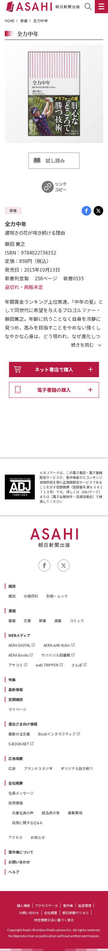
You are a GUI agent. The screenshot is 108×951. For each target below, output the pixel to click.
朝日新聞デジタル (75, 912)
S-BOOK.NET (18, 743)
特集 (12, 679)
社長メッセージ (21, 792)
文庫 (27, 620)
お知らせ (38, 837)
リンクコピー (61, 186)
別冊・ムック (57, 595)
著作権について (21, 851)
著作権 (68, 905)
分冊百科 (31, 595)
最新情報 (15, 689)
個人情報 (23, 905)
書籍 (12, 610)
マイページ (17, 709)
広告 (12, 768)
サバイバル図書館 (55, 654)
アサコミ (15, 664)
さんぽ (76, 664)
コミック (77, 620)
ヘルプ (13, 871)
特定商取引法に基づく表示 (54, 919)
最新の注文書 (19, 733)
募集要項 (75, 812)
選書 (58, 620)
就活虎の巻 (51, 812)
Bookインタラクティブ (57, 733)
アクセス (15, 837)
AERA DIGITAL (19, 645)
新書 (24, 20)
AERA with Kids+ (57, 645)
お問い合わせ (19, 861)
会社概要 (15, 783)
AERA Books (18, 654)
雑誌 (12, 586)
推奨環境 (84, 905)
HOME (10, 20)
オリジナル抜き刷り (77, 768)
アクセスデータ (46, 905)
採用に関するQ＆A (27, 822)
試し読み (55, 160)
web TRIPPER (47, 664)
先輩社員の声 (23, 812)
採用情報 (15, 802)
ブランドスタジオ (38, 768)
